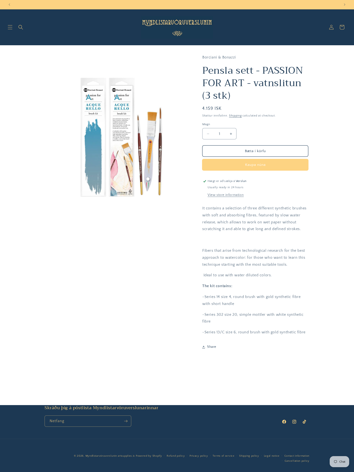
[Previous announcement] (9, 4)
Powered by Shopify (149, 455)
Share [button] (211, 347)
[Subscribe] (125, 421)
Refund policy (176, 455)
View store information (226, 195)
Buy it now (255, 165)
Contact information (296, 455)
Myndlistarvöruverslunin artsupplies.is (110, 455)
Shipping (235, 115)
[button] (10, 27)
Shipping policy (249, 455)
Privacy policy (199, 455)
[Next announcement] (344, 4)
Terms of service (223, 455)
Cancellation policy (297, 460)
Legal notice (272, 455)
